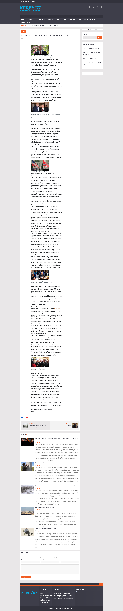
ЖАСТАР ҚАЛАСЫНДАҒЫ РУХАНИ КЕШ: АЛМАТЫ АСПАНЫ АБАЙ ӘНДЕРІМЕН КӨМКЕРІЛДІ (91, 58)
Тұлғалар (55, 16)
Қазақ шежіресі (25, 22)
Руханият (31, 16)
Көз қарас (42, 19)
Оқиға (79, 19)
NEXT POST (68, 423)
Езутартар (51, 19)
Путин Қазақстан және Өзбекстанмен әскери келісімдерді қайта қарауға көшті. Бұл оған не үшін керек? (91, 48)
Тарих (64, 19)
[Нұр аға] (75, 425)
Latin (96, 29)
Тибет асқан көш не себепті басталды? (92, 66)
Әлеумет (23, 19)
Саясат (39, 16)
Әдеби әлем (91, 16)
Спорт (58, 19)
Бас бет (23, 16)
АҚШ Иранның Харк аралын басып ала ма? (45, 507)
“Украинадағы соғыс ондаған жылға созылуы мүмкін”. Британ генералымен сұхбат (48, 1)
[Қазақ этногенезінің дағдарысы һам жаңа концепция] (27, 466)
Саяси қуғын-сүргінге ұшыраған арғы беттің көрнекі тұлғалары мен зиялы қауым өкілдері (56, 486)
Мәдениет (72, 19)
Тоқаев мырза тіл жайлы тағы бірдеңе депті (45, 528)
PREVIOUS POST (32, 423)
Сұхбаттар (47, 16)
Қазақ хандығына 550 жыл (78, 16)
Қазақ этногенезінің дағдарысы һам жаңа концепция (47, 463)
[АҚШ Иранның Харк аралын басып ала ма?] (27, 510)
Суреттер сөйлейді (89, 19)
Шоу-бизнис (64, 16)
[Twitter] (24, 417)
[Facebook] (22, 417)
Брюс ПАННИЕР (24, 41)
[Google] (27, 417)
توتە (93, 29)
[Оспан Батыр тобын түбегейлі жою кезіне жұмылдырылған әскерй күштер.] (25, 425)
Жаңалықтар (33, 19)
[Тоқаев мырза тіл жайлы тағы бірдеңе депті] (27, 532)
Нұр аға (69, 425)
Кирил (89, 29)
